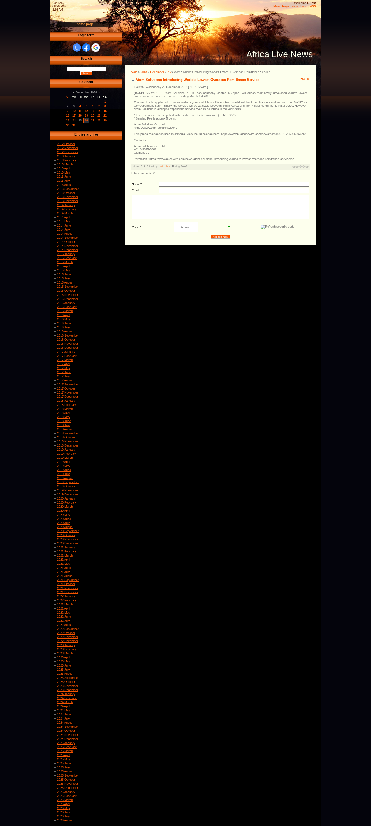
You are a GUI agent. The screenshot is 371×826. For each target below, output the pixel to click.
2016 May (63, 319)
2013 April (63, 168)
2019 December (67, 494)
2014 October (66, 241)
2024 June (64, 714)
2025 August (65, 771)
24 (74, 120)
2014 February (67, 209)
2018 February (67, 404)
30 (67, 125)
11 (79, 110)
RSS (313, 6)
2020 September (68, 531)
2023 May (63, 661)
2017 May (63, 368)
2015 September (68, 286)
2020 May (63, 514)
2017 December (67, 396)
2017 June (64, 372)
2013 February (67, 160)
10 (74, 110)
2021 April (63, 559)
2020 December (67, 543)
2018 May (63, 417)
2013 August (65, 184)
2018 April (63, 412)
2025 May (63, 759)
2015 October (66, 290)
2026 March (65, 800)
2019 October (66, 486)
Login (303, 6)
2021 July (63, 571)
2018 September (68, 433)
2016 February (67, 307)
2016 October (66, 339)
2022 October (66, 633)
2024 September (68, 726)
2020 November (67, 539)
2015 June (64, 274)
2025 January (66, 743)
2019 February (67, 453)
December (157, 72)
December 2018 (86, 92)
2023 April (63, 657)
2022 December (67, 641)
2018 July (63, 425)
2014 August (65, 233)
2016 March (65, 311)
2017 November (67, 392)
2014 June (64, 225)
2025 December (67, 787)
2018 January (66, 400)
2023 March (65, 653)
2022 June (64, 616)
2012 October (66, 144)
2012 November (67, 148)
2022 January (66, 596)
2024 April (63, 706)
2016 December (67, 347)
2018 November (67, 441)
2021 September (68, 580)
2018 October (66, 437)
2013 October (66, 192)
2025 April (63, 755)
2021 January (66, 547)
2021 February (67, 551)
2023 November (67, 685)
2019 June (64, 470)
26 (86, 120)
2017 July (63, 376)
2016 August (65, 331)
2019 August (65, 478)
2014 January (66, 205)
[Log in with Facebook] (86, 47)
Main (276, 6)
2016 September (68, 335)
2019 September (68, 482)
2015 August (65, 282)
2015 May (63, 270)
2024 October (66, 730)
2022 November (67, 637)
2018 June (64, 421)
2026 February (67, 795)
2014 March (65, 213)
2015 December (67, 298)
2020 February (67, 502)
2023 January (66, 645)
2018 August (65, 429)
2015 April (63, 266)
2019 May (63, 465)
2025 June (64, 763)
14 (98, 110)
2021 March (65, 555)
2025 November (67, 783)
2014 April (63, 217)
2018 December (67, 445)
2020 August (65, 527)
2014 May (63, 221)
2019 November (67, 490)
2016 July (63, 327)
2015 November (67, 294)
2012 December (67, 152)
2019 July (63, 474)
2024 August (65, 722)
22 (105, 115)
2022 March (65, 604)
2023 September (68, 677)
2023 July (63, 669)
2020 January (66, 498)
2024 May (63, 710)
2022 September (68, 628)
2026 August (65, 820)
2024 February (67, 698)
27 (92, 120)
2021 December (67, 592)
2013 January (66, 156)
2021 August (65, 575)
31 (74, 125)
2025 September (68, 775)
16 (67, 115)
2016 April (63, 315)
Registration (290, 6)
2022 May (63, 612)
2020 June (64, 518)
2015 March (65, 262)
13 (92, 110)
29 (105, 120)
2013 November (67, 197)
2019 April (63, 461)
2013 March (65, 164)
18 (80, 115)
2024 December (67, 738)
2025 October (66, 779)
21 (98, 115)
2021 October (66, 584)
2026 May (63, 808)
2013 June (64, 176)
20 (92, 115)
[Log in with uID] (77, 47)
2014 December (67, 250)
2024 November (67, 734)
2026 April (63, 804)
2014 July (63, 229)
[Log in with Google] (95, 47)
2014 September (68, 237)
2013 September (68, 188)
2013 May (63, 172)
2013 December (67, 201)
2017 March (65, 360)
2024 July (63, 718)
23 (67, 120)
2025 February (67, 747)
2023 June (64, 665)
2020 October (66, 535)
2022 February (67, 600)
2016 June (64, 323)
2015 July (63, 278)
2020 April (63, 510)
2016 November (67, 343)
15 (105, 110)
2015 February (67, 258)
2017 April (63, 364)
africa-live (164, 166)
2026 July (63, 816)
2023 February (67, 649)
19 (86, 115)
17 (74, 115)
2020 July (63, 523)
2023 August (65, 673)
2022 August (65, 624)
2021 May (63, 563)
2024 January (66, 694)
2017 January (66, 351)
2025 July (63, 767)
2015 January (66, 254)
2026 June (64, 812)
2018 (143, 72)
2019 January (66, 449)
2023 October (66, 681)
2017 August (65, 380)
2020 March (65, 506)
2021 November (67, 588)
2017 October (66, 388)
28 (98, 120)
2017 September (68, 384)
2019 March (65, 457)
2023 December (67, 690)
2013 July (63, 180)
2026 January (66, 791)
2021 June (64, 567)
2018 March (65, 408)
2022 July (63, 620)
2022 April (63, 608)
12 (86, 110)
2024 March (65, 702)
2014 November (67, 245)
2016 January (66, 302)
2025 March (65, 751)
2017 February (67, 355)
